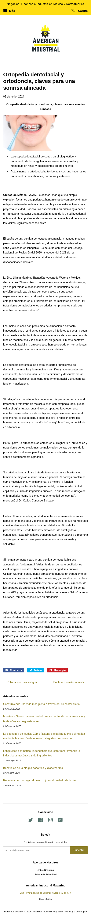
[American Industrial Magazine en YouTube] (60, 821)
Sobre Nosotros (45, 870)
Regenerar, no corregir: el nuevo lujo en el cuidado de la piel (39, 780)
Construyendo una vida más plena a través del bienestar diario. (41, 704)
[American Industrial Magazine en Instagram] (50, 821)
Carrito (82, 10)
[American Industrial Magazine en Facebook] (40, 821)
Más (11, 10)
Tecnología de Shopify (75, 911)
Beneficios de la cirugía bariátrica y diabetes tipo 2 (34, 768)
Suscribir (78, 850)
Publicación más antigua (22, 682)
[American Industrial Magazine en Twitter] (30, 821)
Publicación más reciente (68, 682)
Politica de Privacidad (46, 874)
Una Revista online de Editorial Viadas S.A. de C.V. (45, 893)
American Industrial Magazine (48, 911)
